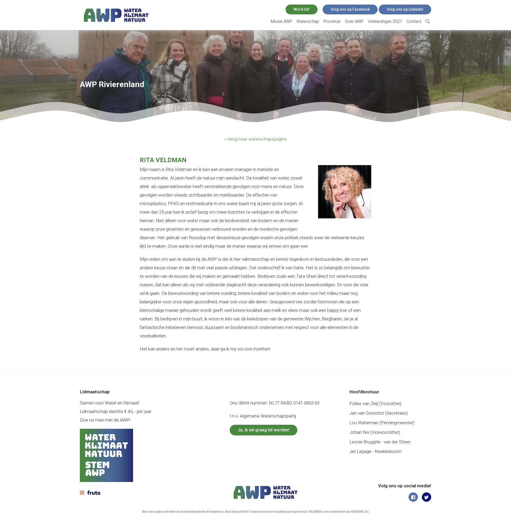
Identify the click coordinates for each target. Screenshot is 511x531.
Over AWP (354, 21)
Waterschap (307, 21)
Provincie (332, 21)
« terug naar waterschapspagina (255, 139)
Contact (413, 21)
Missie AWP (281, 21)
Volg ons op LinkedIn (405, 9)
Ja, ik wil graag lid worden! (263, 429)
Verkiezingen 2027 (385, 21)
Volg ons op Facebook (350, 9)
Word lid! (302, 9)
